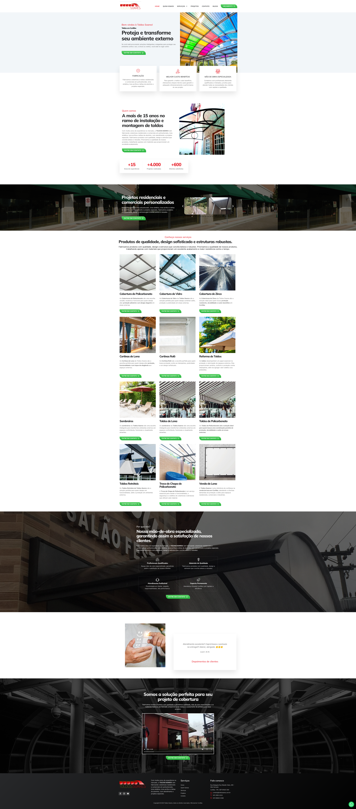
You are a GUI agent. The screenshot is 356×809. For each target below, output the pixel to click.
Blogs (215, 6)
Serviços (181, 6)
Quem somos (168, 6)
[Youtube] (128, 793)
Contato (206, 6)
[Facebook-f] (120, 793)
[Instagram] (124, 793)
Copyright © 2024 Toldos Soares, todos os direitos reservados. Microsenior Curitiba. (178, 803)
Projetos (195, 6)
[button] (182, 206)
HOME (157, 6)
